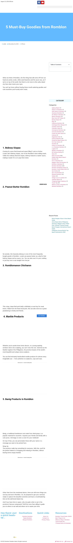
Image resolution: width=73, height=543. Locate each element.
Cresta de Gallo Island (58, 133)
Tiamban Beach (56, 179)
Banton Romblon (56, 116)
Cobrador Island (56, 128)
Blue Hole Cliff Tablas (57, 118)
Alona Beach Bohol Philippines (60, 222)
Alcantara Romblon (57, 113)
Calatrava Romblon (57, 123)
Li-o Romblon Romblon (58, 147)
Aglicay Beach (55, 108)
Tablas (53, 176)
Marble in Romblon (57, 150)
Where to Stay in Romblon (59, 184)
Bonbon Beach (56, 120)
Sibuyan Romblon (56, 174)
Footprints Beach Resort (58, 140)
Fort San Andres (56, 142)
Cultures (54, 135)
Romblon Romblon (57, 166)
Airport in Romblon (57, 109)
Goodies (54, 143)
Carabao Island (56, 126)
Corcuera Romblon (57, 131)
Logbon (54, 148)
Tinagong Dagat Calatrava (59, 181)
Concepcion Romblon (57, 130)
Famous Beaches (56, 138)
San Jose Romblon (57, 172)
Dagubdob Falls (56, 137)
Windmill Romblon (57, 186)
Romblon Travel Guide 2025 (59, 169)
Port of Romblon (56, 160)
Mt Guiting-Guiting (57, 152)
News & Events (56, 155)
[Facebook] (39, 2)
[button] (54, 7)
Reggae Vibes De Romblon (59, 162)
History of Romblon (57, 145)
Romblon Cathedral (57, 164)
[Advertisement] (25, 172)
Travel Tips (55, 183)
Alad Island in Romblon (58, 111)
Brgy (53, 121)
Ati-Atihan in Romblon (58, 114)
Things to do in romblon (58, 177)
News (53, 154)
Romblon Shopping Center (59, 167)
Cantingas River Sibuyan (58, 125)
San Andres (55, 171)
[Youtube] (42, 2)
